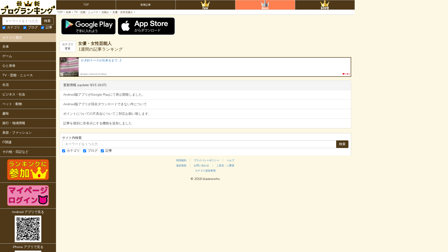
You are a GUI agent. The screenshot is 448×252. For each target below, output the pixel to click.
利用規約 (181, 160)
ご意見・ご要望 (225, 165)
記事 (49, 27)
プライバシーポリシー (206, 160)
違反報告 (181, 165)
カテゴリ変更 (67, 46)
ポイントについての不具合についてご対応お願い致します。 (107, 114)
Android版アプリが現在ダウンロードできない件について (105, 104)
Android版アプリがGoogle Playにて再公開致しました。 (104, 94)
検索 (47, 21)
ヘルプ (230, 160)
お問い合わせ (201, 165)
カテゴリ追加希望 (205, 170)
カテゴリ (13, 27)
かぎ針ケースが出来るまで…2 (101, 60)
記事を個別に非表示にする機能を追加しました (97, 123)
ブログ (33, 27)
